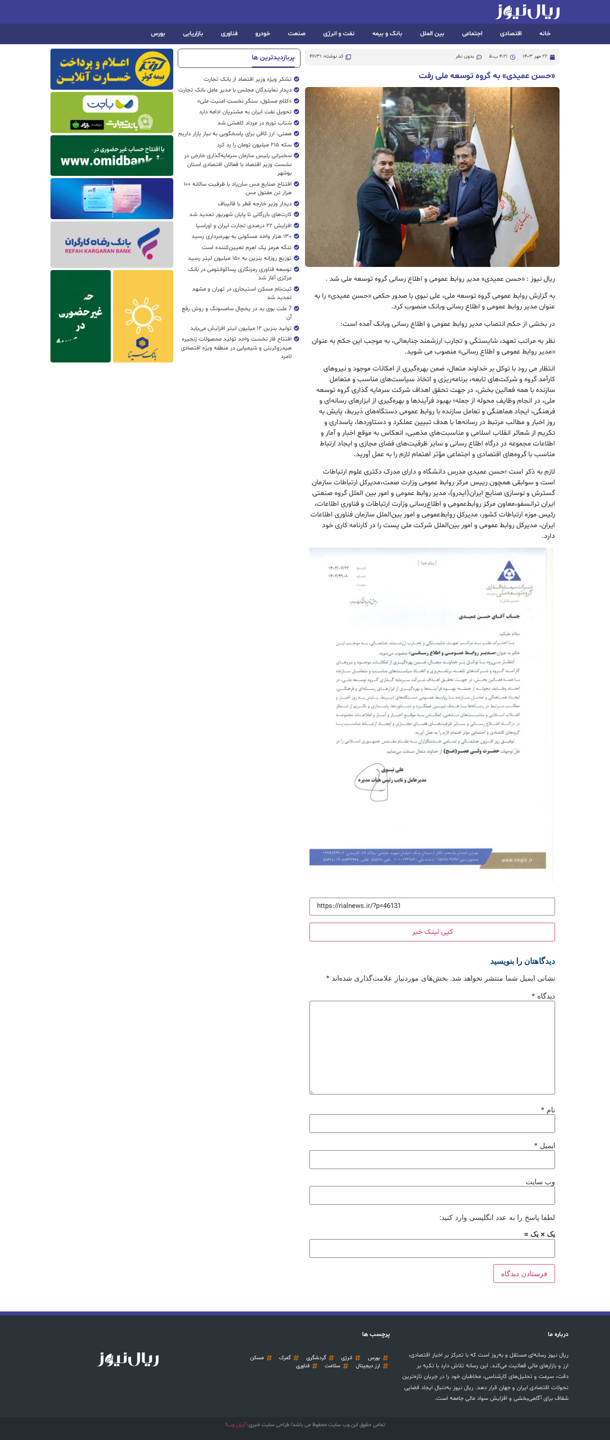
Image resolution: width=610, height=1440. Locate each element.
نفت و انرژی (339, 33)
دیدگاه (543, 995)
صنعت (296, 33)
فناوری (229, 33)
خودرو (262, 33)
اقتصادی (511, 33)
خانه (545, 33)
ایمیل (544, 1145)
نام (548, 1109)
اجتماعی (472, 33)
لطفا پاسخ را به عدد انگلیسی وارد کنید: (497, 1217)
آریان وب (236, 1424)
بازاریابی (193, 33)
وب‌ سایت (540, 1181)
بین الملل (432, 33)
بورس (158, 33)
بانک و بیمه (387, 33)
